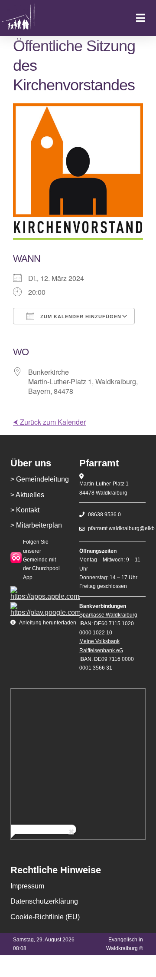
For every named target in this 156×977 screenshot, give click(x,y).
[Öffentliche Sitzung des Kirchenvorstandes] (27, 18)
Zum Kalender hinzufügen (80, 316)
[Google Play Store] (45, 605)
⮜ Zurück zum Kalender (49, 422)
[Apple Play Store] (45, 589)
